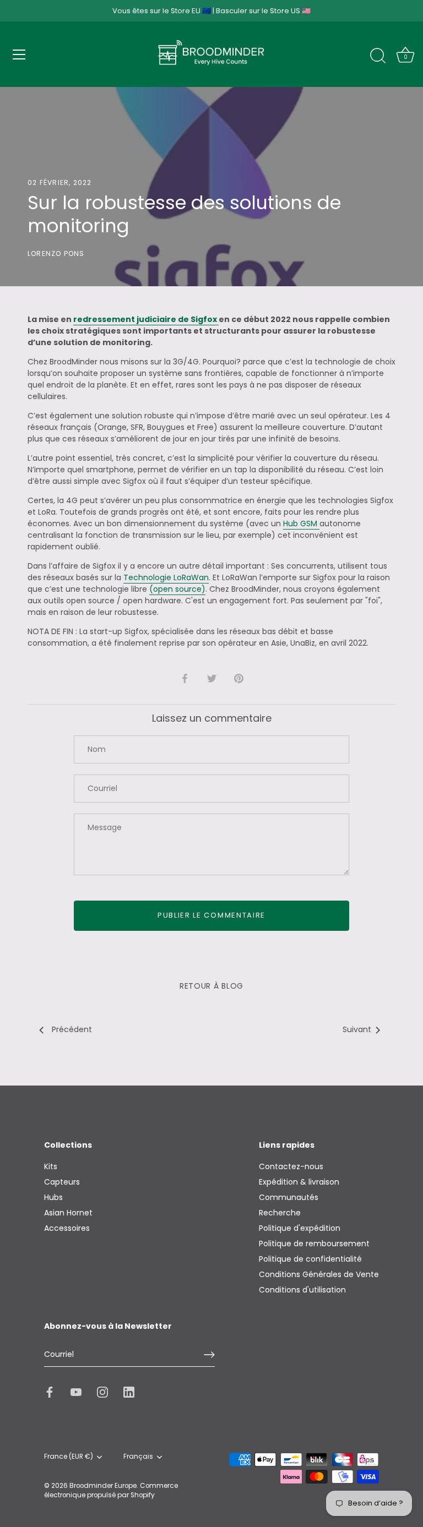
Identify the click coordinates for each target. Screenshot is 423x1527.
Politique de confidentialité (310, 1258)
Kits (50, 1166)
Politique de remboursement (314, 1243)
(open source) (177, 589)
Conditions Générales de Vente (319, 1274)
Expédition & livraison (299, 1181)
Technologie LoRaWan (166, 577)
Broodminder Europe (103, 1485)
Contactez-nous (291, 1166)
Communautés (288, 1197)
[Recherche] (378, 56)
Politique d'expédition (299, 1228)
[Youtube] (76, 1391)
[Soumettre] (209, 1354)
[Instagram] (102, 1391)
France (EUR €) (68, 1457)
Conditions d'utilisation (302, 1289)
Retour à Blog (211, 985)
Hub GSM (301, 523)
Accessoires (67, 1228)
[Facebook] (49, 1391)
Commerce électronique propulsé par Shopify (111, 1490)
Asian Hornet (68, 1212)
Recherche (280, 1212)
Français (138, 1457)
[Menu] (19, 54)
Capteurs (62, 1181)
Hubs (53, 1197)
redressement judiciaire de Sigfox (146, 319)
